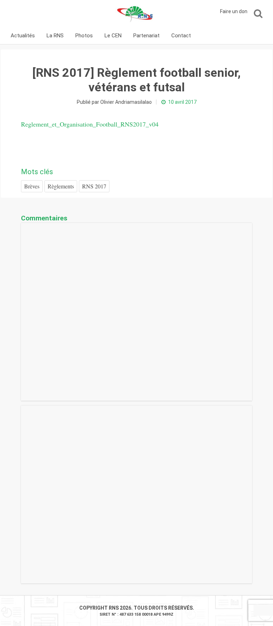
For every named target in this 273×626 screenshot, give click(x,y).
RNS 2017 (94, 186)
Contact (181, 35)
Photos (84, 35)
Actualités (23, 35)
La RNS (55, 35)
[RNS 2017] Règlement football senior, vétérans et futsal (136, 79)
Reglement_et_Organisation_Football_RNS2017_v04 (90, 124)
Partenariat (146, 35)
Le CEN (113, 35)
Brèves (31, 186)
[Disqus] (136, 312)
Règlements (61, 186)
